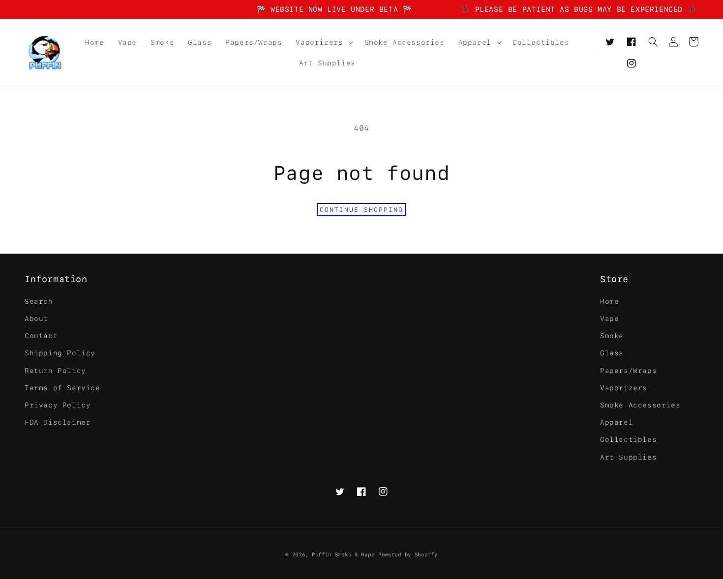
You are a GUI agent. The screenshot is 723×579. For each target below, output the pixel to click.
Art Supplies (628, 457)
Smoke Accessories (640, 405)
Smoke (612, 336)
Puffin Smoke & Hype (343, 554)
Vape (609, 318)
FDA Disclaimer (57, 422)
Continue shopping (361, 209)
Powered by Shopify (408, 554)
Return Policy (55, 371)
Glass (612, 353)
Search (39, 301)
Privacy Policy (57, 405)
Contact (41, 336)
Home (609, 301)
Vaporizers (623, 388)
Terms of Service (62, 388)
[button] (323, 42)
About (36, 318)
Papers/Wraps (628, 371)
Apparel (616, 422)
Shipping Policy (60, 353)
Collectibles (628, 439)
